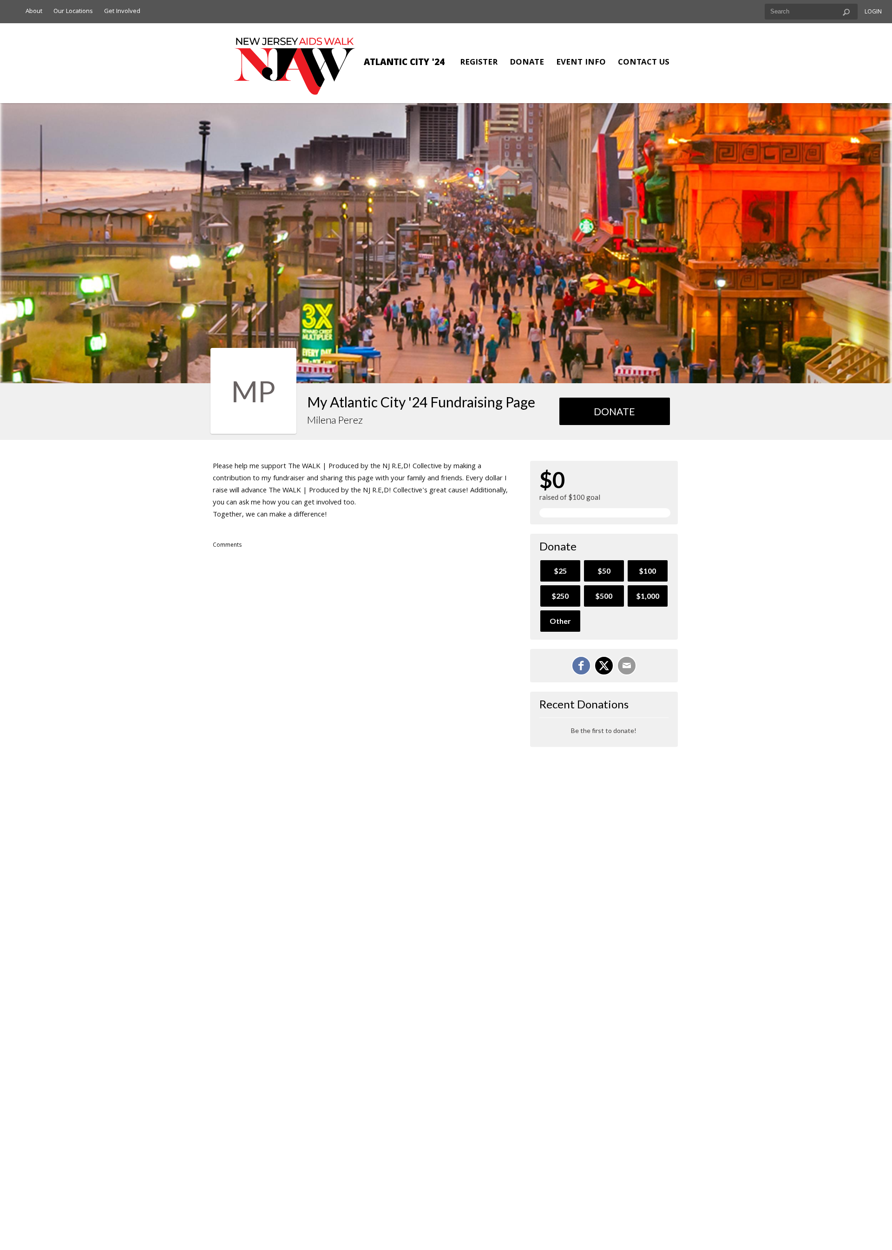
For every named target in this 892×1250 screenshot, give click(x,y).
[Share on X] (604, 665)
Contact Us (643, 63)
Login (873, 12)
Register (479, 63)
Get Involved (122, 12)
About (34, 12)
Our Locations (73, 12)
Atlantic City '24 (404, 63)
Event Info (581, 63)
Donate (527, 63)
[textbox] (811, 12)
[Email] (626, 665)
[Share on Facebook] (581, 665)
